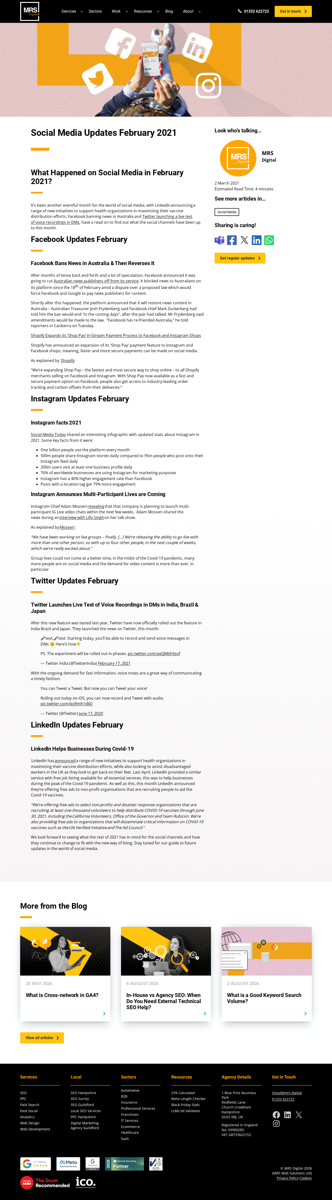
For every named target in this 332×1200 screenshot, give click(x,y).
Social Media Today (48, 434)
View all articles (39, 1037)
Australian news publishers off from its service (96, 281)
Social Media (227, 212)
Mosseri (67, 527)
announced (65, 760)
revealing (95, 506)
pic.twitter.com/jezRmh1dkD (67, 703)
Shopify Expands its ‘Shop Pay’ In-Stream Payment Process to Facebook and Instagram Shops (116, 335)
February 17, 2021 (114, 663)
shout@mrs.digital (287, 1092)
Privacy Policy (287, 1178)
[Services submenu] (81, 11)
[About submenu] (199, 11)
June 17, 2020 (91, 713)
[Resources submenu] (158, 11)
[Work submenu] (127, 11)
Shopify (67, 360)
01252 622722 (283, 1099)
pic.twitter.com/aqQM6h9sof (154, 653)
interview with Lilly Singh (82, 517)
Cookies (305, 1178)
